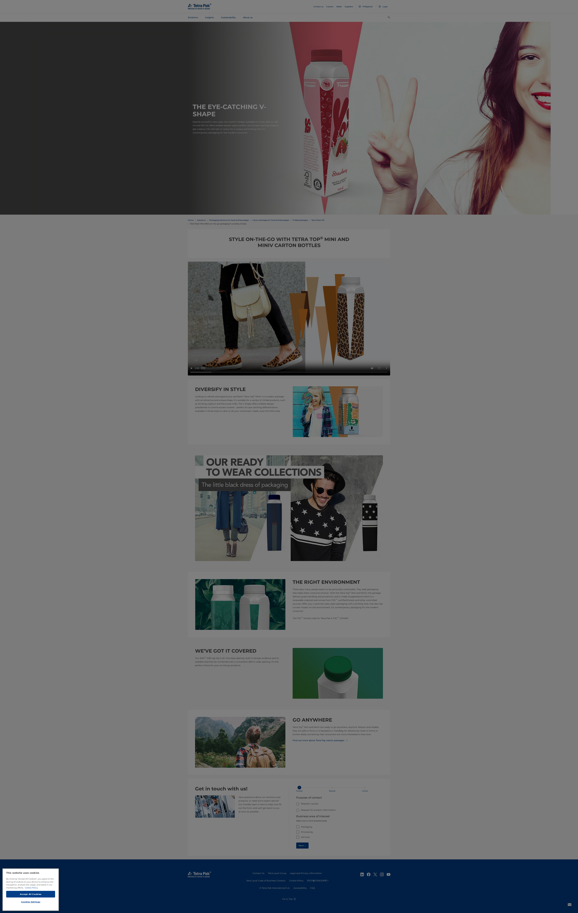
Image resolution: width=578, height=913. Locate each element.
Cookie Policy (31, 887)
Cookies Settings (30, 902)
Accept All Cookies (30, 894)
